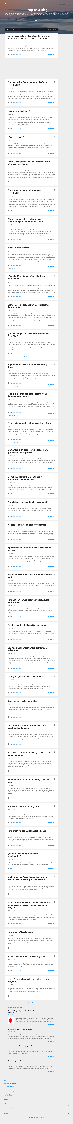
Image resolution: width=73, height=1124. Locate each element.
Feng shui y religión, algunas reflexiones (27, 831)
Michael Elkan (40, 1120)
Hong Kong (15, 386)
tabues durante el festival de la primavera (20, 1029)
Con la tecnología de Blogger (37, 1117)
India (13, 268)
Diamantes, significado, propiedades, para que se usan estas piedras (28, 451)
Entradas (8, 1094)
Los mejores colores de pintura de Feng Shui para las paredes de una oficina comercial (29, 37)
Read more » (51, 54)
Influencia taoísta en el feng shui (23, 806)
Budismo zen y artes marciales (22, 701)
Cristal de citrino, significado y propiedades (28, 502)
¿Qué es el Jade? (16, 137)
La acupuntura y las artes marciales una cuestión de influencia (27, 726)
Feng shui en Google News (20, 932)
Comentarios (9, 1095)
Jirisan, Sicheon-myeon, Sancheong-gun (21, 356)
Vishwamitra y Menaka (18, 247)
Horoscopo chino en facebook (13, 1091)
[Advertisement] (63, 49)
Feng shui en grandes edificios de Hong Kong (29, 423)
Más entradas (31, 1002)
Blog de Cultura (10, 1086)
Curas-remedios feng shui (49, 24)
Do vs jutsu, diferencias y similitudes (25, 676)
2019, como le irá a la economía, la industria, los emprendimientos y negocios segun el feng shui (29, 905)
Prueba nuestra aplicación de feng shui (26, 956)
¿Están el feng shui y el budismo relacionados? (21, 1061)
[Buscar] (67, 4)
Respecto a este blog (34, 24)
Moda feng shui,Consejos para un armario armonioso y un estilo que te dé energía (28, 878)
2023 (7, 1103)
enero (10, 1106)
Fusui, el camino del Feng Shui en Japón (27, 625)
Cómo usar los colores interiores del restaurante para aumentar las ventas (25, 220)
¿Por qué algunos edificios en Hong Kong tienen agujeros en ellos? (27, 395)
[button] (54, 36)
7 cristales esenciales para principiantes (27, 525)
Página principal (20, 24)
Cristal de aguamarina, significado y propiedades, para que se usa (25, 478)
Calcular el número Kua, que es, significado (20, 1046)
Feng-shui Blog (36, 10)
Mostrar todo (52, 29)
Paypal (5, 1080)
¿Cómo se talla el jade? (19, 111)
